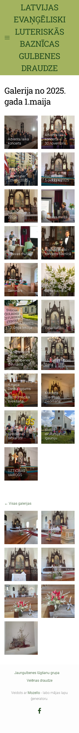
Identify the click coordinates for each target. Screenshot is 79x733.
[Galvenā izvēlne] (7, 38)
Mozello (34, 693)
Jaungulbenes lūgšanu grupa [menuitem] (36, 673)
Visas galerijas (20, 503)
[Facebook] (39, 711)
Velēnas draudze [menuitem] (39, 680)
